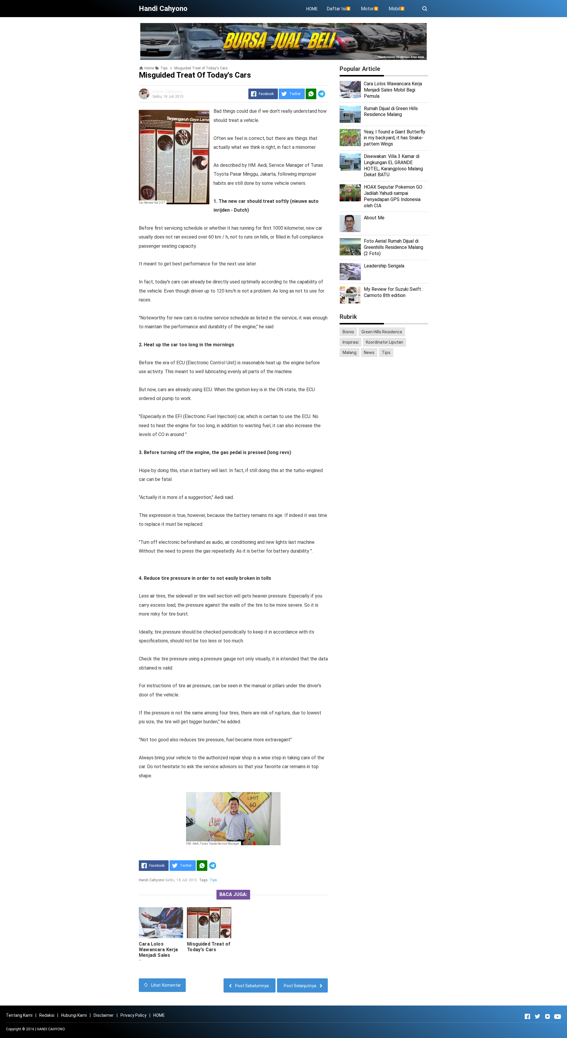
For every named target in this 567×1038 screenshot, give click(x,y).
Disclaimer (104, 1015)
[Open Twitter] (537, 1016)
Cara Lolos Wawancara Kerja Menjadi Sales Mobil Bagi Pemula (159, 952)
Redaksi (46, 1015)
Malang (349, 352)
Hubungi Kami (74, 1015)
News (369, 352)
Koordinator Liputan (384, 342)
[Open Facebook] (527, 1016)
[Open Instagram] (547, 1016)
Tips (213, 880)
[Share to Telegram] (321, 94)
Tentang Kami (19, 1015)
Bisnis (348, 331)
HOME (312, 8)
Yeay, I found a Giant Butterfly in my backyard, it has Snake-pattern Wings (394, 138)
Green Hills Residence (381, 331)
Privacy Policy (133, 1015)
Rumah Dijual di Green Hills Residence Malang (391, 111)
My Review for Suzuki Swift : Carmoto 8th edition (393, 292)
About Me (374, 218)
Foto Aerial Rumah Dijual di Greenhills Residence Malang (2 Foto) (393, 247)
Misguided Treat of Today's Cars (208, 946)
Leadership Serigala (384, 266)
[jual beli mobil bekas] (283, 41)
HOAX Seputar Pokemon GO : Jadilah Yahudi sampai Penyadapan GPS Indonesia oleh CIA (394, 196)
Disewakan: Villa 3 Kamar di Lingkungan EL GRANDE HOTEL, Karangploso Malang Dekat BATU (393, 165)
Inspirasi (351, 342)
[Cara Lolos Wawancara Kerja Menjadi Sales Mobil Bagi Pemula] (161, 922)
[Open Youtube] (557, 1016)
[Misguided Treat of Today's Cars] (209, 922)
